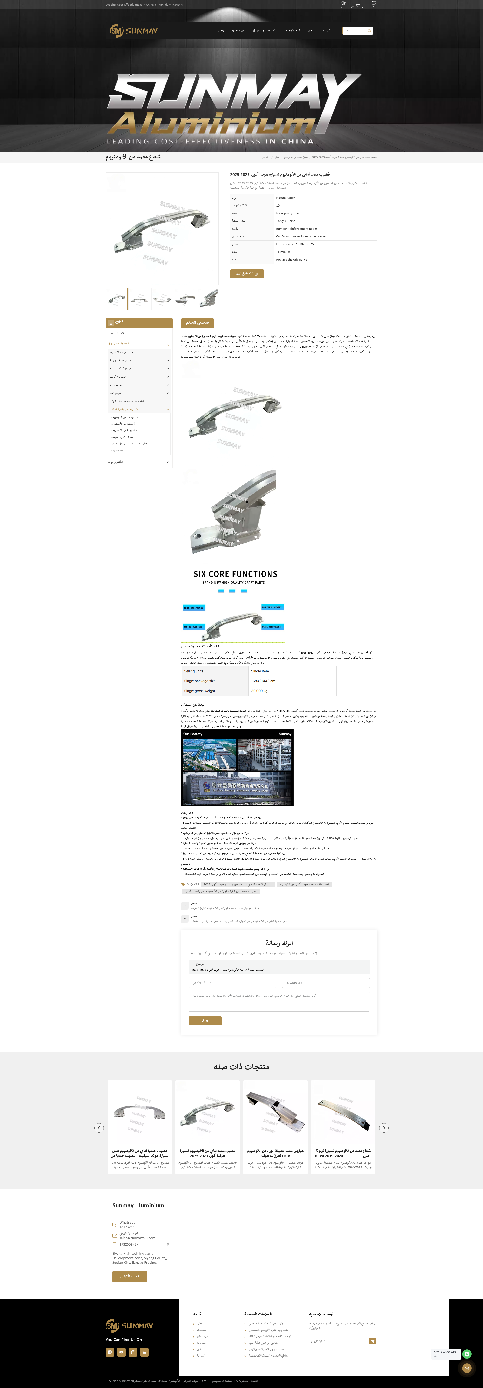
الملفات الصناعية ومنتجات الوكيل (127, 401)
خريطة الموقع (191, 1381)
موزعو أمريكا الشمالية (120, 368)
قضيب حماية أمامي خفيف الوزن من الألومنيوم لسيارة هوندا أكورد (221, 891)
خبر (310, 30)
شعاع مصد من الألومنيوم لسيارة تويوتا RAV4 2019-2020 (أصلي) (275, 1153)
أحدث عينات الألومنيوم (122, 352)
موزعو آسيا (115, 393)
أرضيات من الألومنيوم (123, 424)
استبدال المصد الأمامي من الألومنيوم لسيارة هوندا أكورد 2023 (238, 884)
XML (205, 1381)
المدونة (201, 1356)
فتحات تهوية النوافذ (122, 437)
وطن (221, 30)
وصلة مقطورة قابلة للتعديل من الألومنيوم (133, 443)
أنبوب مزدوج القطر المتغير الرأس (266, 1349)
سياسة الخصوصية (221, 1381)
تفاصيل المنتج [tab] (197, 323)
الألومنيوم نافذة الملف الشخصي (266, 1324)
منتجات (201, 1330)
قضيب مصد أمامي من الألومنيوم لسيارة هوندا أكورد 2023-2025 (228, 970)
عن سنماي (238, 30)
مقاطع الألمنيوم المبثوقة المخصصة (268, 1356)
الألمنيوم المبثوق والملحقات (124, 409)
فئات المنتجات (116, 333)
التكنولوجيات (292, 30)
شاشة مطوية (118, 450)
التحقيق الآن (244, 274)
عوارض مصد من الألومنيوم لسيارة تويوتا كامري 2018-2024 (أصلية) (343, 1153)
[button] (99, 1128)
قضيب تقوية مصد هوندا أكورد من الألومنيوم (304, 884)
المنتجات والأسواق (264, 30)
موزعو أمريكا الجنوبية (120, 360)
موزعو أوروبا (116, 385)
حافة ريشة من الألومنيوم (125, 430)
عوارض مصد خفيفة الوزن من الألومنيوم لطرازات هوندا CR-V (207, 1153)
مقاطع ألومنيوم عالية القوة (263, 1343)
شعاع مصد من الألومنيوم (295, 157)
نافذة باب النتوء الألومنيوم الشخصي (268, 1330)
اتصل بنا (326, 30)
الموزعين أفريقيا (118, 376)
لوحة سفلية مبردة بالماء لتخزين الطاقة (270, 1336)
